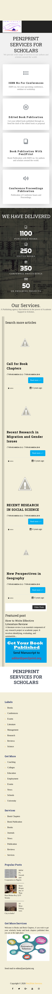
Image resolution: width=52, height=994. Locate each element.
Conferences (12, 713)
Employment (12, 779)
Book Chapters (13, 816)
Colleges (11, 767)
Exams (10, 719)
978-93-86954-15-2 (16, 374)
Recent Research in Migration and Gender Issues (25, 436)
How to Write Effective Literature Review (19, 622)
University (11, 801)
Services (10, 855)
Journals (10, 833)
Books (10, 708)
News (9, 790)
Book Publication (14, 822)
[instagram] (38, 988)
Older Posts (39, 607)
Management (12, 730)
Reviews (11, 741)
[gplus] (25, 988)
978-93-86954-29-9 (33, 374)
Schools (10, 795)
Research (11, 735)
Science (10, 746)
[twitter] (19, 988)
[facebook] (12, 988)
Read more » (35, 380)
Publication (12, 844)
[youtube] (32, 988)
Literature (11, 724)
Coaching (11, 762)
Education (11, 773)
